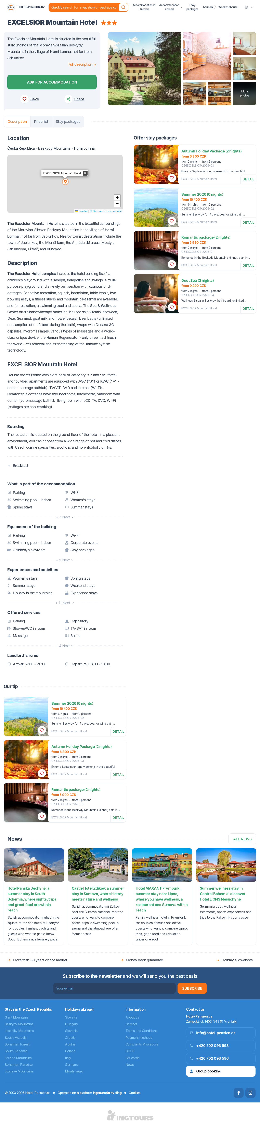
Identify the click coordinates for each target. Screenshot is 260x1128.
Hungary (71, 1024)
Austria (70, 1044)
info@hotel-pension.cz (215, 1033)
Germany (72, 1065)
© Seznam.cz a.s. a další (106, 211)
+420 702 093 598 (212, 1045)
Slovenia (71, 1031)
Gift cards (132, 1058)
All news (242, 839)
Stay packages (192, 7)
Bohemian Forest (17, 1044)
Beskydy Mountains (19, 1024)
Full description (80, 64)
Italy (68, 1058)
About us (132, 1017)
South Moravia (15, 1038)
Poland (70, 1051)
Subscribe (192, 988)
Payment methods (139, 1038)
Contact (131, 1024)
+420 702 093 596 (212, 1058)
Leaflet (83, 211)
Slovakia (71, 1017)
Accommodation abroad (169, 7)
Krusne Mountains (18, 1058)
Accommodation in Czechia (143, 7)
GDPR (130, 1051)
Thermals (207, 7)
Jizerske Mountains (19, 1071)
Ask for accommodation (52, 82)
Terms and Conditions (141, 1031)
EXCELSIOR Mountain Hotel (199, 179)
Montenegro (74, 1071)
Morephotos (244, 93)
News (130, 1065)
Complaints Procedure (142, 1044)
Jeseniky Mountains (19, 1031)
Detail (248, 179)
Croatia (70, 1038)
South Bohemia (16, 1051)
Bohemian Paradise (19, 1065)
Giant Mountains (16, 1017)
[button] (65, 181)
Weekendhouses (228, 7)
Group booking (208, 1071)
